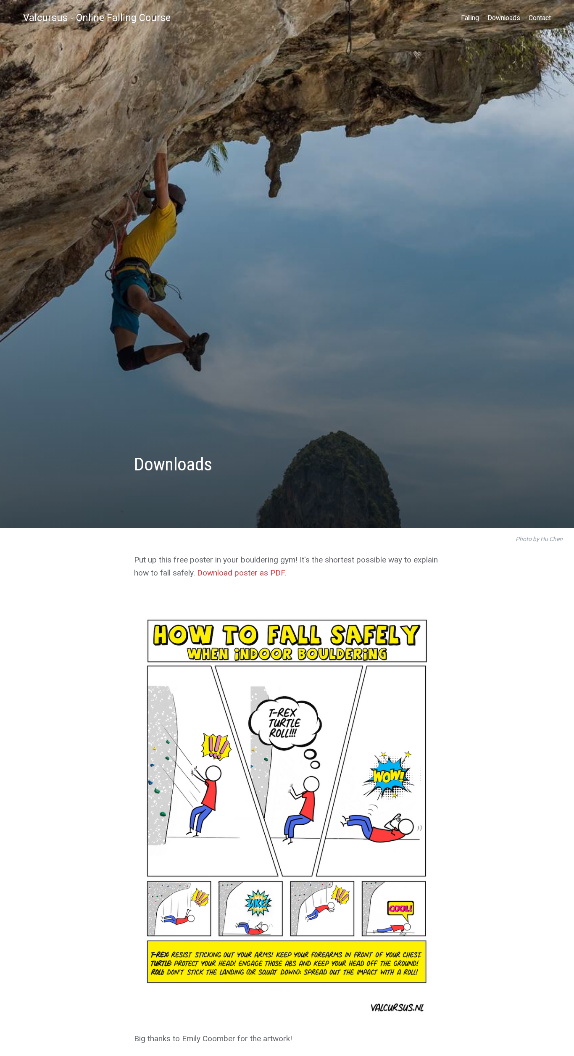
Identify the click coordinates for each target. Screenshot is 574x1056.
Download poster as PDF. (241, 573)
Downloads (503, 18)
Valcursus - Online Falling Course (97, 18)
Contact (540, 18)
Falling (470, 18)
